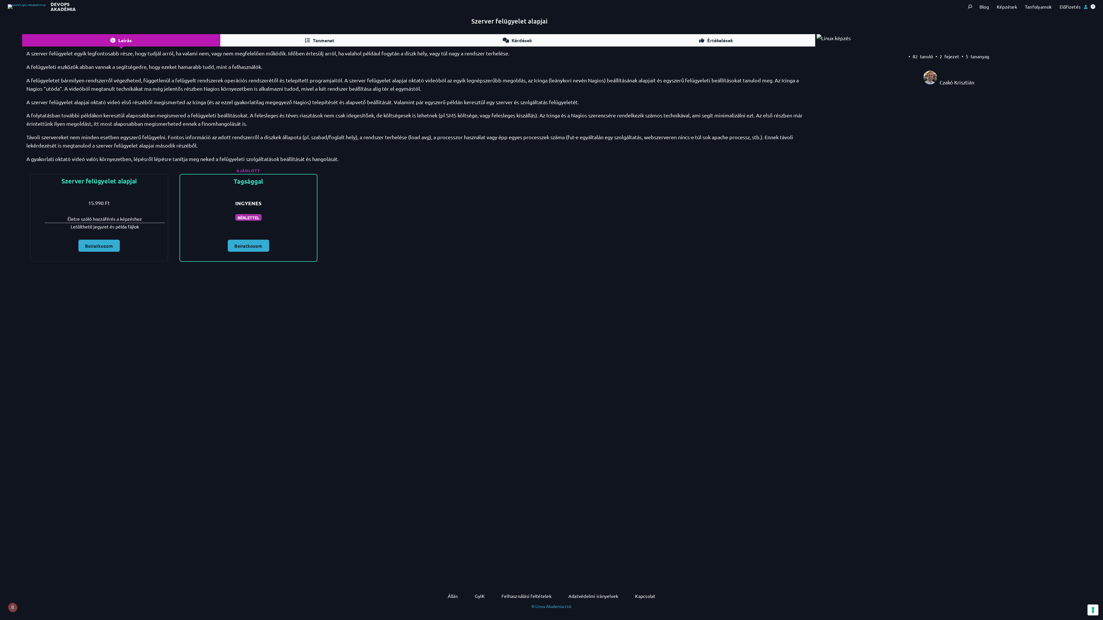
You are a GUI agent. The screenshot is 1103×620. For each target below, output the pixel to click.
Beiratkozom (99, 246)
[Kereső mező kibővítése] (970, 6)
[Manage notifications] (12, 607)
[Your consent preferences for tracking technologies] (1092, 609)
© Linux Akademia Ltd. (551, 606)
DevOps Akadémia (63, 6)
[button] (1093, 6)
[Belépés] (1086, 7)
